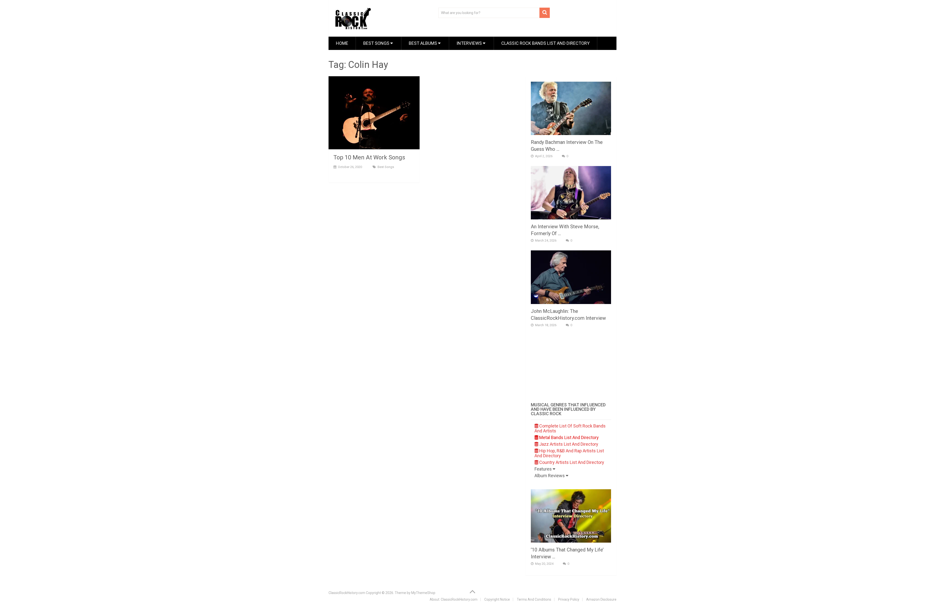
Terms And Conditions (534, 599)
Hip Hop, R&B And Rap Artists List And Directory (569, 453)
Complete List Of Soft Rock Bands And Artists (570, 428)
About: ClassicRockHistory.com (453, 599)
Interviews (470, 43)
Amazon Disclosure (601, 599)
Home (342, 43)
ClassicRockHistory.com (347, 593)
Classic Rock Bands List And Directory (545, 43)
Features (544, 469)
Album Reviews (550, 475)
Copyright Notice (497, 599)
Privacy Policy (568, 599)
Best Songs (376, 43)
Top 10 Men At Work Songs (369, 157)
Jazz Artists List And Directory (568, 444)
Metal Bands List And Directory (568, 437)
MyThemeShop (423, 593)
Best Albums (423, 43)
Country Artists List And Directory (571, 462)
